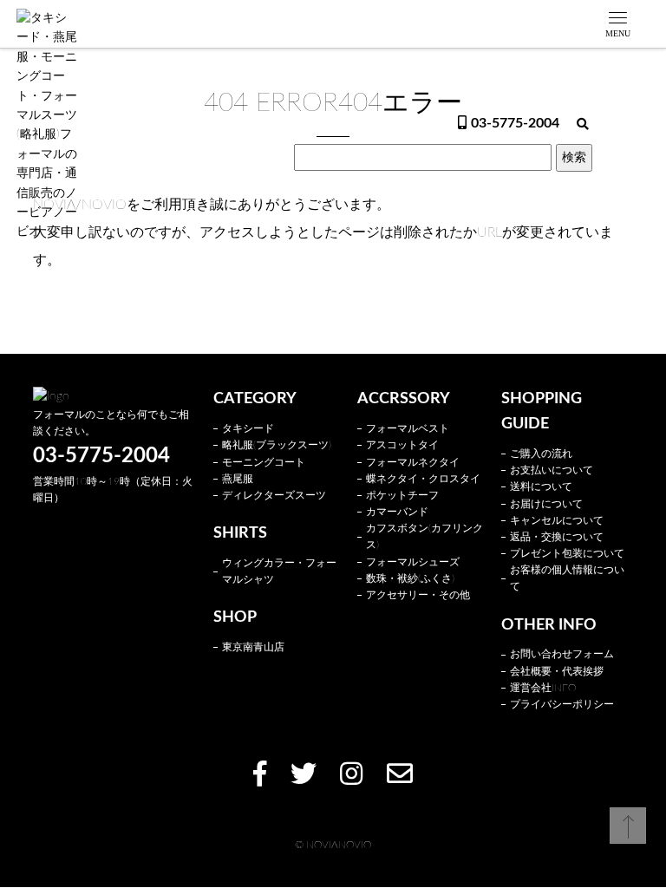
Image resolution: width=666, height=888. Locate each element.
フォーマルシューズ (413, 562)
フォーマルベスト (407, 428)
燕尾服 (237, 478)
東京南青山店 (253, 647)
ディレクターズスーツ (274, 495)
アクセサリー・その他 (418, 595)
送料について (541, 486)
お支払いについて (551, 470)
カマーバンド (397, 511)
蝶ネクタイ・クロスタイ (423, 478)
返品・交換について (557, 537)
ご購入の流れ (541, 453)
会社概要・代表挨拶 (557, 671)
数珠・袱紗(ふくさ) (410, 578)
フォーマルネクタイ (413, 462)
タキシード (248, 428)
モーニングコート (263, 462)
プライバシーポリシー (562, 704)
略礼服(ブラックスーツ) (276, 445)
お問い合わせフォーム (562, 654)
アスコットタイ (402, 445)
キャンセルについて (557, 520)
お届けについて (546, 504)
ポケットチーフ (402, 495)
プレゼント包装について (567, 553)
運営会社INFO (543, 687)
